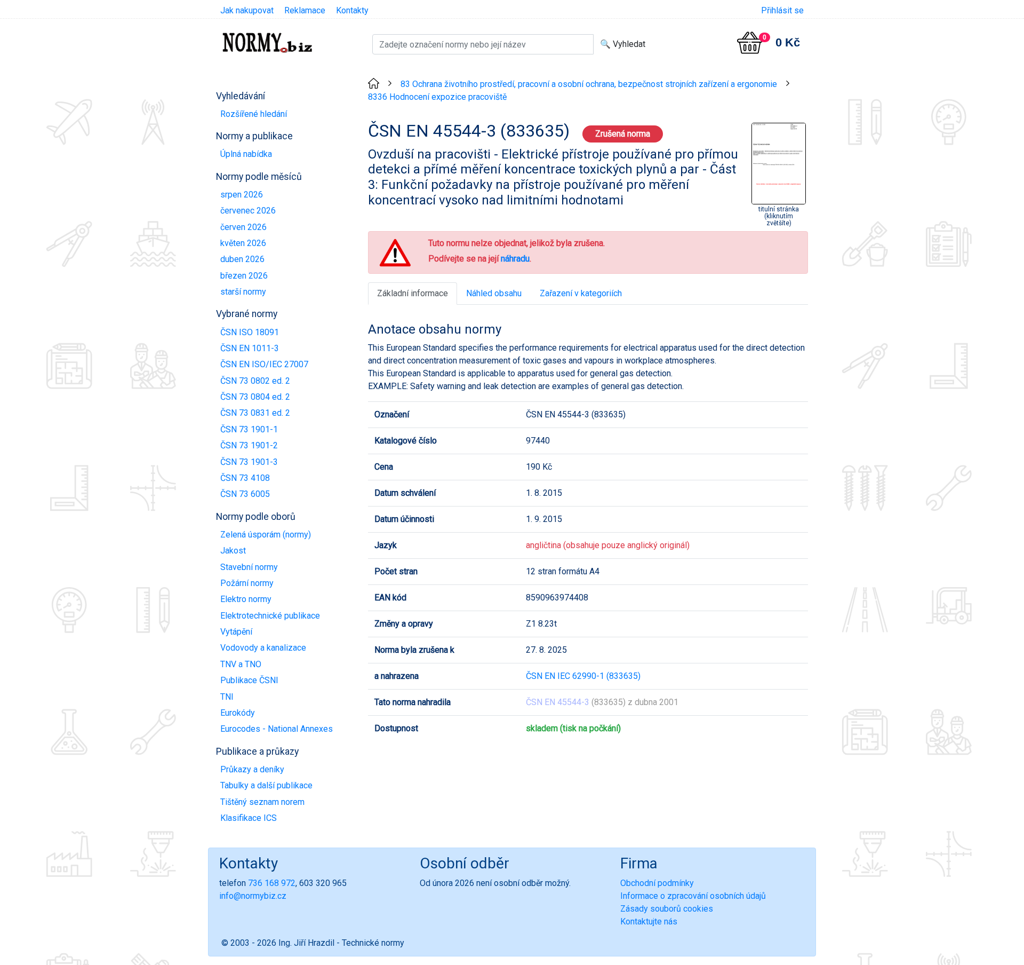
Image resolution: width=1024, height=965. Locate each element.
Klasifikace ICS (248, 818)
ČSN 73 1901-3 (249, 462)
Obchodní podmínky (657, 883)
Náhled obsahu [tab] (494, 293)
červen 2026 (243, 227)
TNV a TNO (240, 664)
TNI (227, 697)
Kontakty (352, 10)
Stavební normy (249, 567)
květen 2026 (243, 243)
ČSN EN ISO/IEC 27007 (264, 364)
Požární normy (247, 583)
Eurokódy (237, 713)
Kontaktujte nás (648, 921)
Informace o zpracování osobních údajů (693, 896)
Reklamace (304, 10)
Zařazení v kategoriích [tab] (581, 293)
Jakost (233, 550)
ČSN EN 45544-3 (557, 702)
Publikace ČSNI (249, 680)
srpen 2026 (241, 194)
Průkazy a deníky (252, 769)
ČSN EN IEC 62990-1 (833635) (583, 676)
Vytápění (236, 632)
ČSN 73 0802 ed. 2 (255, 381)
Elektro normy (245, 599)
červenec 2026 (248, 210)
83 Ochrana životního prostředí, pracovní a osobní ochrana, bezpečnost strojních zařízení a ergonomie (589, 84)
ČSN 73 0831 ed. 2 (255, 413)
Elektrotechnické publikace (270, 616)
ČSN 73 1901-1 (249, 429)
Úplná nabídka (246, 154)
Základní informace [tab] (412, 293)
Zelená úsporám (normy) (265, 534)
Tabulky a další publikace (266, 785)
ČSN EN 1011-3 (249, 348)
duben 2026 (242, 259)
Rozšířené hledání (253, 114)
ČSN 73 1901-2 (249, 445)
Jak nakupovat (247, 10)
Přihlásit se (782, 10)
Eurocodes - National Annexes (276, 729)
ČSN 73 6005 (245, 494)
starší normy (243, 292)
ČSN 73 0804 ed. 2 (255, 397)
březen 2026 (244, 276)
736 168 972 (271, 883)
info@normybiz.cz (252, 896)
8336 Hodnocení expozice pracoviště (437, 97)
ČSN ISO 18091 (249, 332)
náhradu (515, 259)
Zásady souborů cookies (666, 909)
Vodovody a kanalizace (263, 648)
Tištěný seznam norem (262, 802)
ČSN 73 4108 (245, 478)
